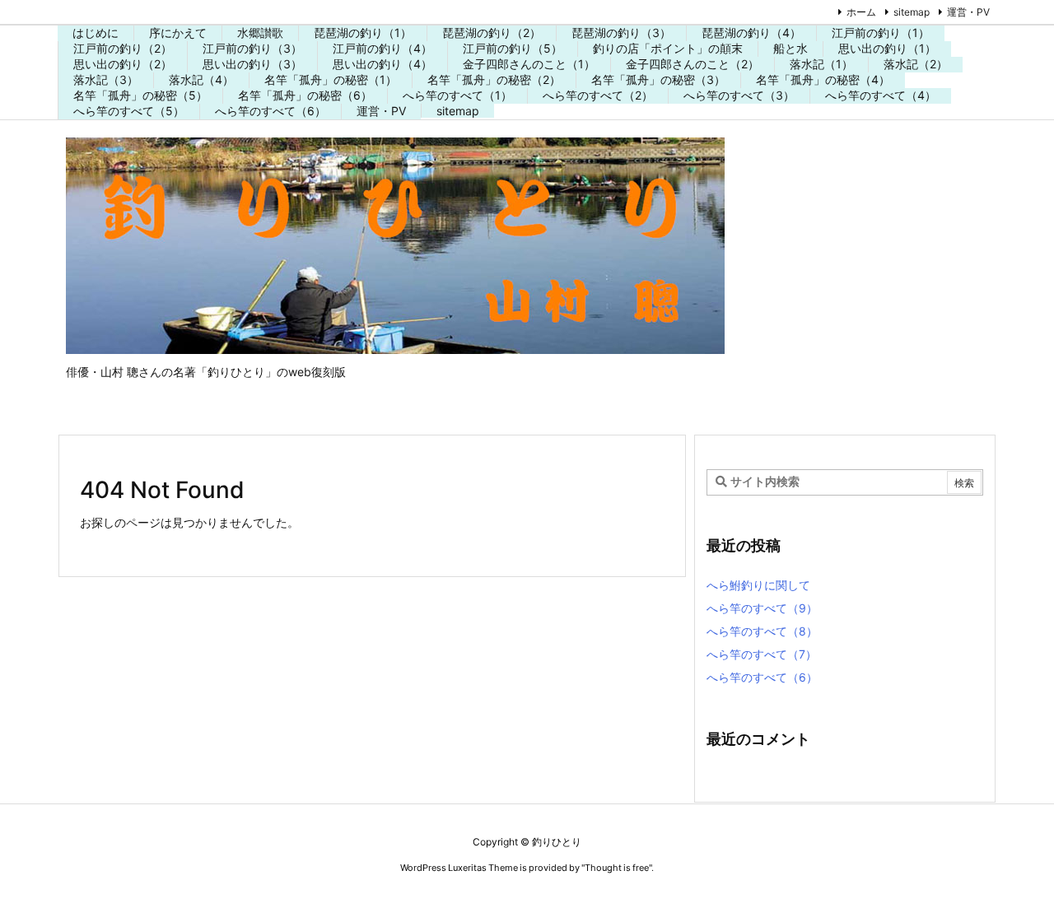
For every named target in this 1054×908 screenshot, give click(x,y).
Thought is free (617, 867)
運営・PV (968, 12)
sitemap (911, 12)
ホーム (861, 12)
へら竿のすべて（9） (762, 608)
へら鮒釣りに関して (758, 585)
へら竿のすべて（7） (762, 654)
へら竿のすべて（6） (762, 677)
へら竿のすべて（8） (762, 631)
